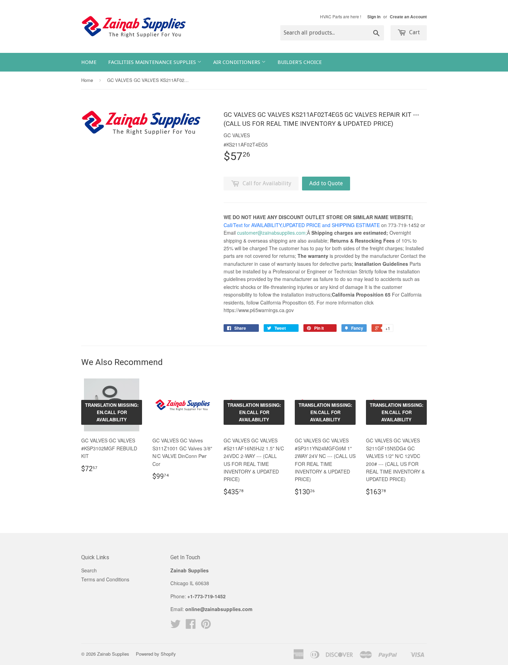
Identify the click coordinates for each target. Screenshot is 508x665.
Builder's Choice (299, 62)
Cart (414, 32)
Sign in (373, 17)
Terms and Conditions (105, 579)
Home (88, 62)
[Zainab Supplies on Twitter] (175, 625)
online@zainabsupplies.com (218, 609)
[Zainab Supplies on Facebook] (191, 625)
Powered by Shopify (156, 653)
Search (89, 570)
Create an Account (408, 17)
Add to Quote (326, 183)
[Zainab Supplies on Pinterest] (206, 625)
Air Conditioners (237, 62)
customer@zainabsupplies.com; (272, 232)
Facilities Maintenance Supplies (152, 62)
